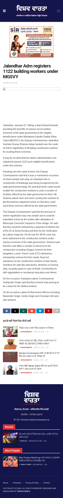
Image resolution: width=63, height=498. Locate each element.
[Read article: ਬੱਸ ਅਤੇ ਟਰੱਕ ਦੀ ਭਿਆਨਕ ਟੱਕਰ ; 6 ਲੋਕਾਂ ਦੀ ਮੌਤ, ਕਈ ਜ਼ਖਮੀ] (10, 438)
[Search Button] (58, 11)
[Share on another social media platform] (56, 311)
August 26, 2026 (36, 441)
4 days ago (38, 464)
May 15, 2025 (39, 347)
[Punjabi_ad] (31, 42)
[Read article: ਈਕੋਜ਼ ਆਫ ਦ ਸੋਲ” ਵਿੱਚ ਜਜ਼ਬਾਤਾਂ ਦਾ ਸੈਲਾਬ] (10, 331)
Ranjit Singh (26, 464)
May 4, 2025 (39, 360)
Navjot (24, 441)
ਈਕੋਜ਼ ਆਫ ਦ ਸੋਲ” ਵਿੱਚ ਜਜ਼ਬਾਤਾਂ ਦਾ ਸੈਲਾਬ (36, 328)
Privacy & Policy (32, 483)
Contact (46, 483)
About (5, 483)
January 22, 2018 (10, 83)
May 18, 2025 (39, 332)
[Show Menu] (4, 11)
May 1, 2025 (39, 373)
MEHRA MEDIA (23, 491)
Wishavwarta (26, 332)
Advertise (17, 483)
